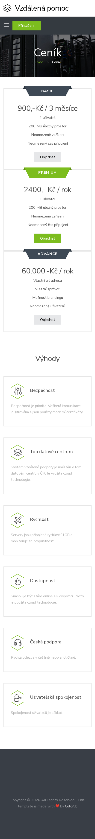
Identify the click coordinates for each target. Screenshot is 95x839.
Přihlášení (26, 25)
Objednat (47, 157)
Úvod (39, 62)
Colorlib (71, 806)
